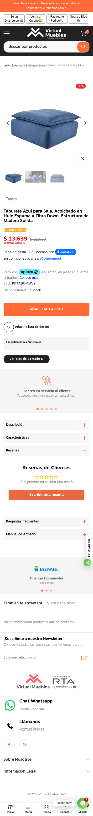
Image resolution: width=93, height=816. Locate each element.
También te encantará (23, 603)
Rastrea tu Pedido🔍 (57, 18)
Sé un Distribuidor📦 (14, 18)
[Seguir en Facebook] (9, 744)
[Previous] (11, 123)
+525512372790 (31, 709)
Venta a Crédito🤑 (35, 18)
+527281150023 (31, 729)
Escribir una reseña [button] (46, 495)
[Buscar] (83, 47)
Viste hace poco (61, 603)
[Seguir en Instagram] (24, 744)
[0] (83, 33)
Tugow (11, 199)
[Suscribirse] (78, 658)
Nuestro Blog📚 (78, 18)
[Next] (82, 123)
